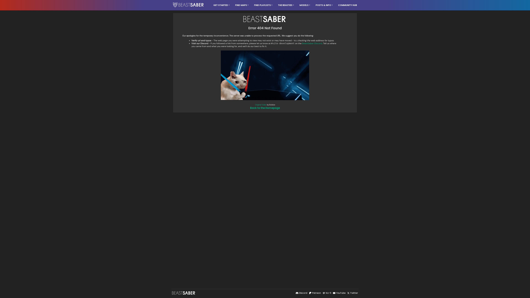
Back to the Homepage (265, 108)
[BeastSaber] (184, 293)
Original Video (261, 105)
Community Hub (347, 5)
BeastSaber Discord (312, 43)
